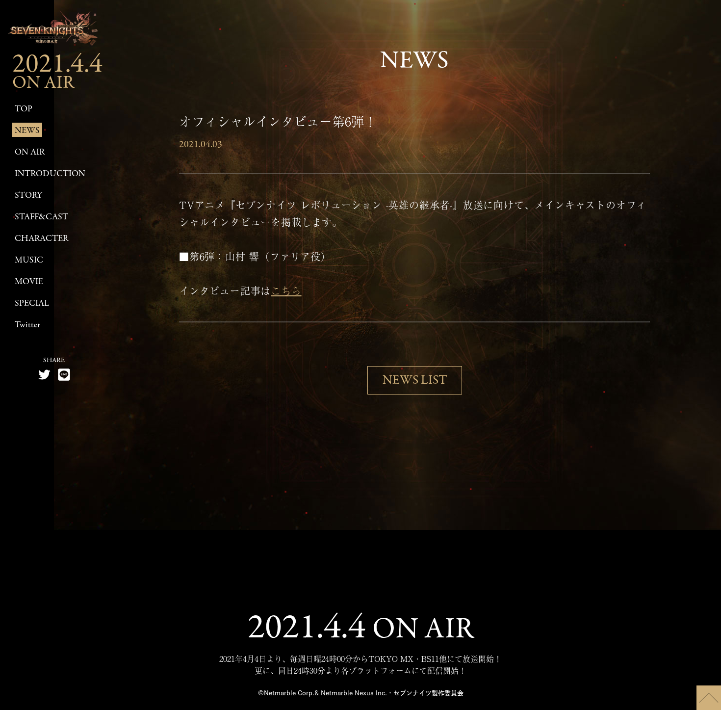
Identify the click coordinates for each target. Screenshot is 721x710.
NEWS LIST (415, 380)
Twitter (27, 325)
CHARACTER (41, 239)
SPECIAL (32, 303)
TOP (23, 109)
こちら (286, 291)
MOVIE (29, 282)
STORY (28, 195)
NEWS (27, 131)
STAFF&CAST (41, 217)
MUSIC (29, 260)
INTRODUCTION (50, 174)
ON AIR (30, 152)
